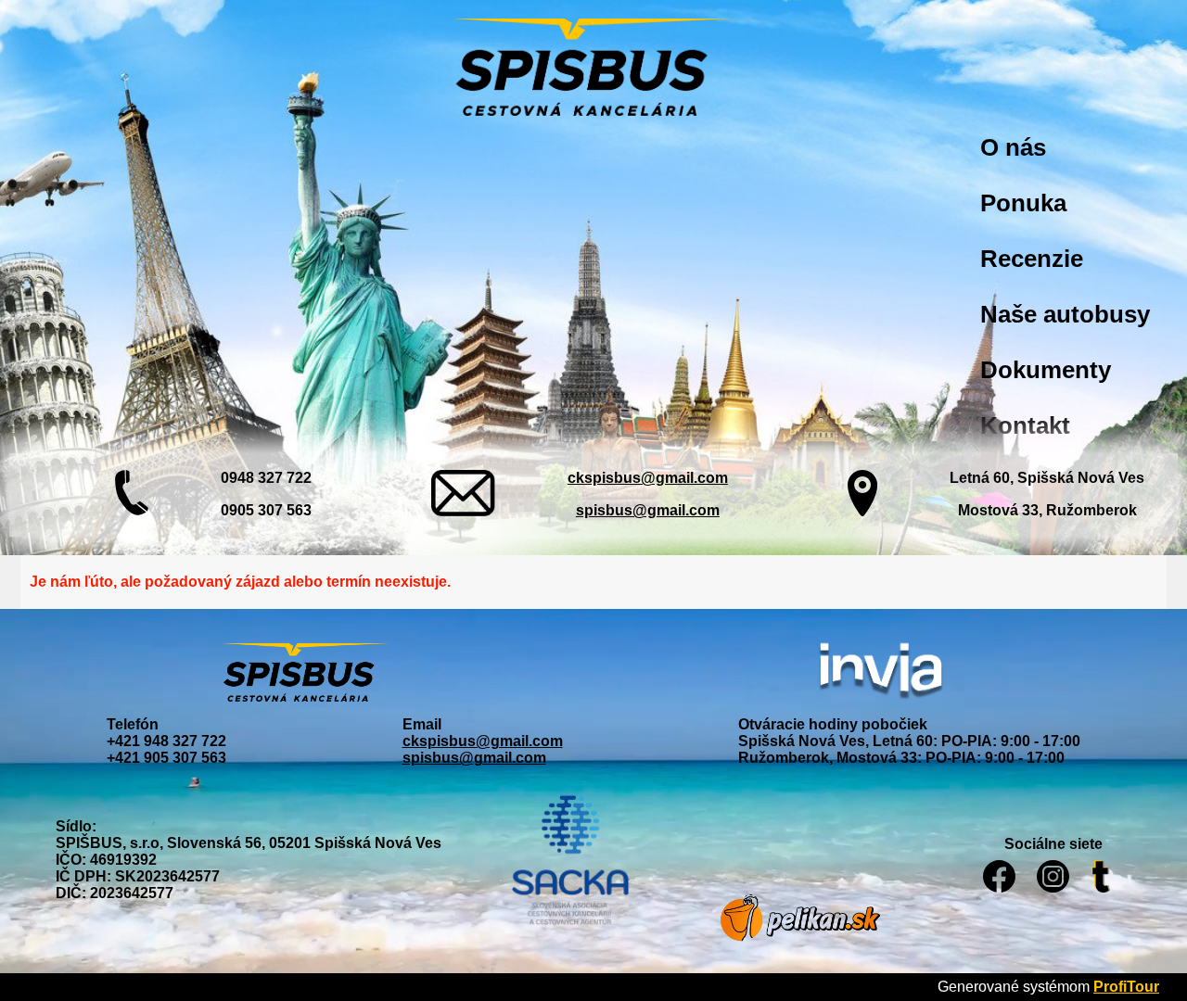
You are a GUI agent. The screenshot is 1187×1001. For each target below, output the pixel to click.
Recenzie (1031, 259)
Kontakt (1025, 425)
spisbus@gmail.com (648, 510)
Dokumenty (1045, 370)
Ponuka (1023, 203)
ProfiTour (1126, 987)
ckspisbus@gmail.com (648, 478)
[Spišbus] (593, 69)
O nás (1013, 147)
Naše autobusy (1065, 314)
